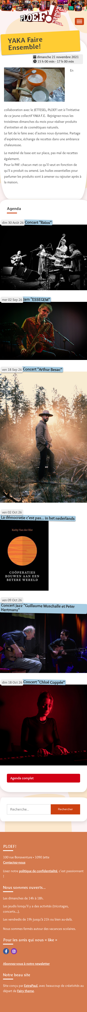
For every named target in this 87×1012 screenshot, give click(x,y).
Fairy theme (25, 991)
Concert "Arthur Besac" (42, 369)
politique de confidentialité (38, 871)
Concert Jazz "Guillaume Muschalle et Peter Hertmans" (38, 607)
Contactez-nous (14, 862)
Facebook (6, 951)
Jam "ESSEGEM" (36, 299)
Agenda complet (22, 778)
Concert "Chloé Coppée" (44, 682)
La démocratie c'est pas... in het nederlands (38, 518)
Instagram (14, 951)
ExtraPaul (30, 986)
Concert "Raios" (38, 222)
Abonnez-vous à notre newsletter (26, 964)
